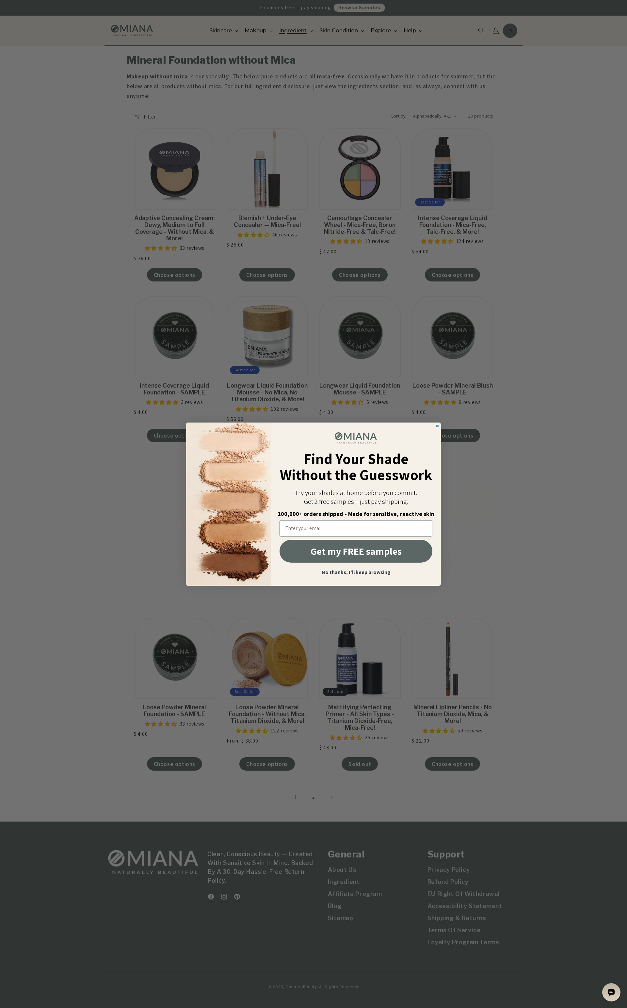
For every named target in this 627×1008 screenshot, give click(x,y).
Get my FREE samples (356, 551)
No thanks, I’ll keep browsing (356, 572)
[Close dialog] (437, 426)
